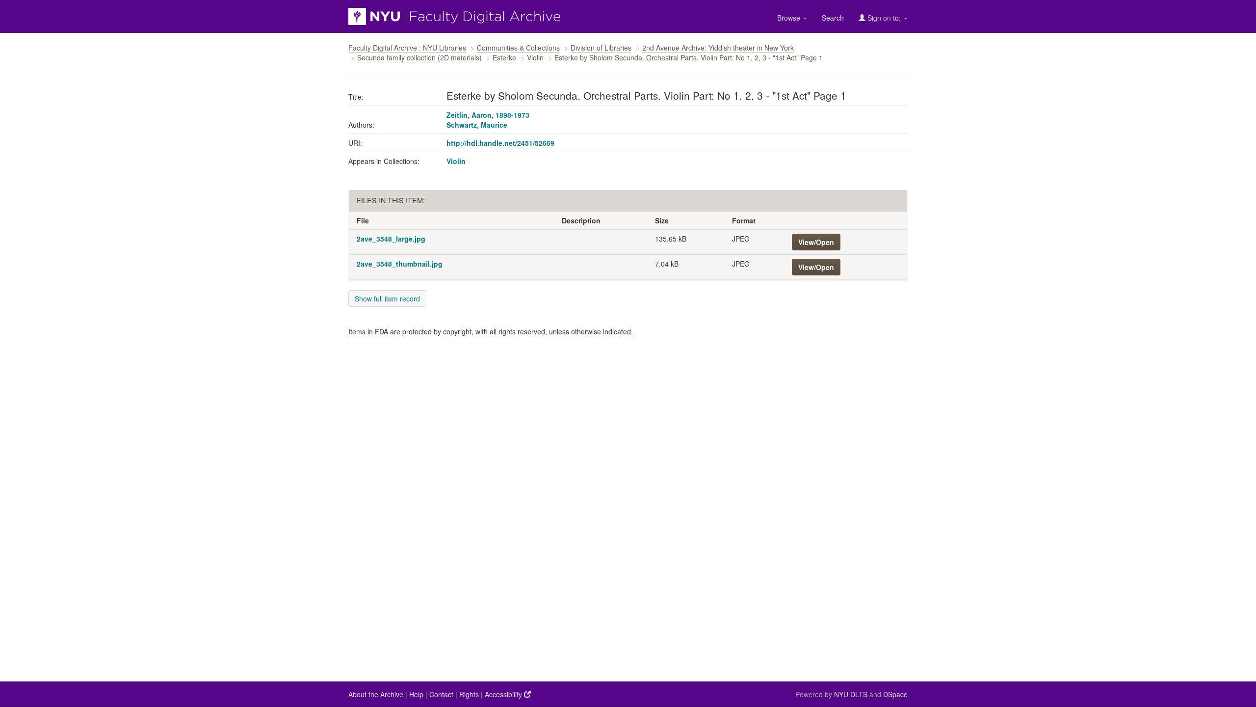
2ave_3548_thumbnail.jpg (400, 264)
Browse (789, 18)
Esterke (504, 57)
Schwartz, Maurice (476, 125)
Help (416, 694)
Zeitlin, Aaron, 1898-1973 (487, 115)
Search (833, 18)
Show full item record (387, 298)
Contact (441, 694)
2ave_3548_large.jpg (391, 239)
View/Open (816, 242)
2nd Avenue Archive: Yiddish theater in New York (718, 48)
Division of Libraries (601, 48)
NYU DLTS (850, 694)
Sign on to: (884, 18)
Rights (469, 694)
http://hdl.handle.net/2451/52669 (500, 143)
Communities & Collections (518, 48)
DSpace (895, 694)
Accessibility (504, 694)
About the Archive (375, 694)
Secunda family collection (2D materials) (419, 57)
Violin (535, 57)
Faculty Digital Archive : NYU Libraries (407, 48)
